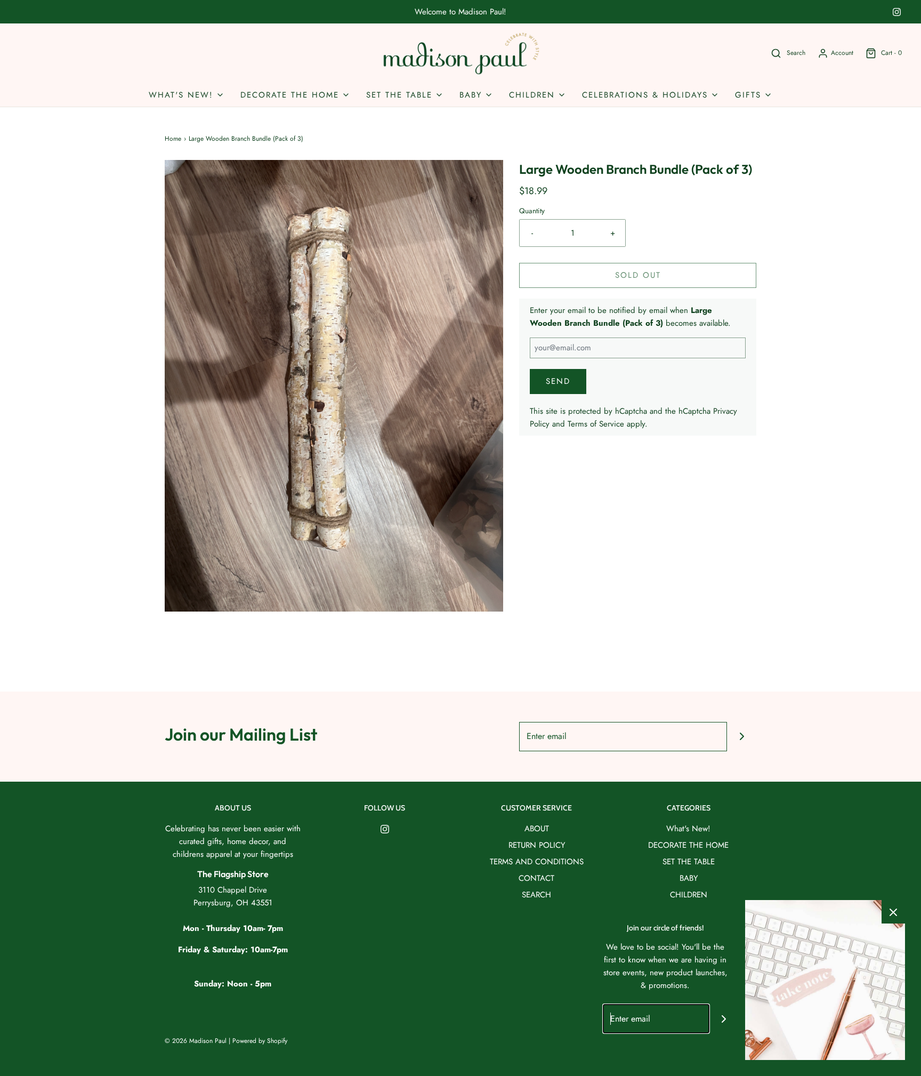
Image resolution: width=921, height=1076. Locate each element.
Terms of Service (596, 424)
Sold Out (638, 275)
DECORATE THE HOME (688, 845)
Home (173, 138)
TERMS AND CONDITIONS (537, 862)
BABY (689, 878)
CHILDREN (688, 895)
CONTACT (536, 878)
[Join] (741, 736)
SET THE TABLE (689, 862)
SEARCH (536, 895)
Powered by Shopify (259, 1041)
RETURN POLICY (536, 845)
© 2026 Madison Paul (196, 1041)
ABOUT (536, 828)
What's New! (688, 828)
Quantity (532, 211)
